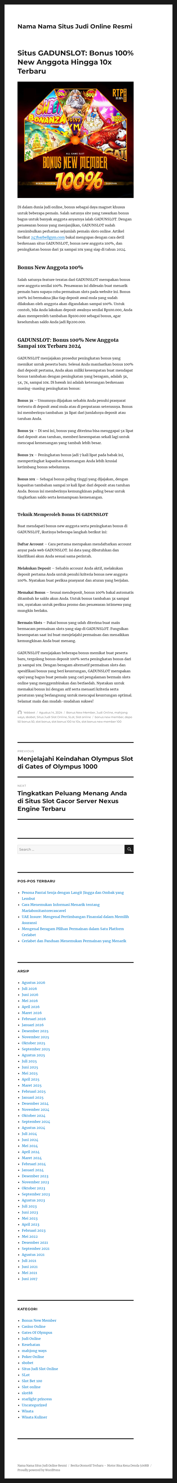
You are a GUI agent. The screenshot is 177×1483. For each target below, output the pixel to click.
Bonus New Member (80, 712)
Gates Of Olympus (37, 1332)
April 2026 (31, 1007)
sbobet (30, 717)
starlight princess (37, 1399)
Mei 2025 (30, 1073)
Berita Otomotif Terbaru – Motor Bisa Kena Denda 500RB (110, 1465)
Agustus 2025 (33, 1055)
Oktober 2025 (33, 1043)
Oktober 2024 (33, 1115)
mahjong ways (34, 1350)
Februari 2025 (34, 1091)
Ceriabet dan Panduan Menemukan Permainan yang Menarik (74, 941)
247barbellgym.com (48, 237)
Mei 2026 (30, 1001)
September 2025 (36, 1049)
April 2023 (30, 1224)
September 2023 (36, 1194)
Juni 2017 (29, 1279)
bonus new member (109, 717)
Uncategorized (34, 1405)
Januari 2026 (33, 1025)
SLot (71, 717)
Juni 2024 (30, 1140)
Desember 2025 (35, 1031)
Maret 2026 (32, 1013)
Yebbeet (29, 712)
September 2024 (36, 1121)
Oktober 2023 (33, 1188)
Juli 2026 (29, 988)
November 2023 (35, 1182)
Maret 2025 (32, 1085)
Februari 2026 (34, 1019)
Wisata (27, 1411)
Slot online (83, 717)
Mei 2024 (30, 1146)
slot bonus (43, 721)
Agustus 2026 (33, 982)
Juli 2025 (29, 1061)
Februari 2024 (34, 1164)
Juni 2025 (30, 1067)
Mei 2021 (29, 1273)
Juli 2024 (29, 1134)
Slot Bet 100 (32, 1381)
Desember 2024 (35, 1103)
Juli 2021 (29, 1260)
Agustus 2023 (33, 1200)
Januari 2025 (33, 1097)
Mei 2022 (30, 1236)
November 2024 (35, 1109)
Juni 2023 (30, 1212)
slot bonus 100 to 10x (66, 721)
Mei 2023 (30, 1218)
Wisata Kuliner (34, 1417)
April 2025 (31, 1079)
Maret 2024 (32, 1158)
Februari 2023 (34, 1230)
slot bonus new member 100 (102, 721)
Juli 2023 (29, 1206)
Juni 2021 (30, 1267)
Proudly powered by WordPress (38, 1470)
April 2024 (31, 1152)
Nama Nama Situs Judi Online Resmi (74, 26)
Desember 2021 (35, 1242)
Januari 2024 (33, 1170)
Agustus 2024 (33, 1127)
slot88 (27, 1393)
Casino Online (34, 1326)
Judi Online (104, 712)
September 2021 (35, 1248)
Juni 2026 (30, 994)
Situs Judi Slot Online (52, 717)
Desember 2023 (35, 1176)
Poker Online (33, 1357)
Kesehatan (31, 1344)
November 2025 (35, 1037)
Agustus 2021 (33, 1254)
